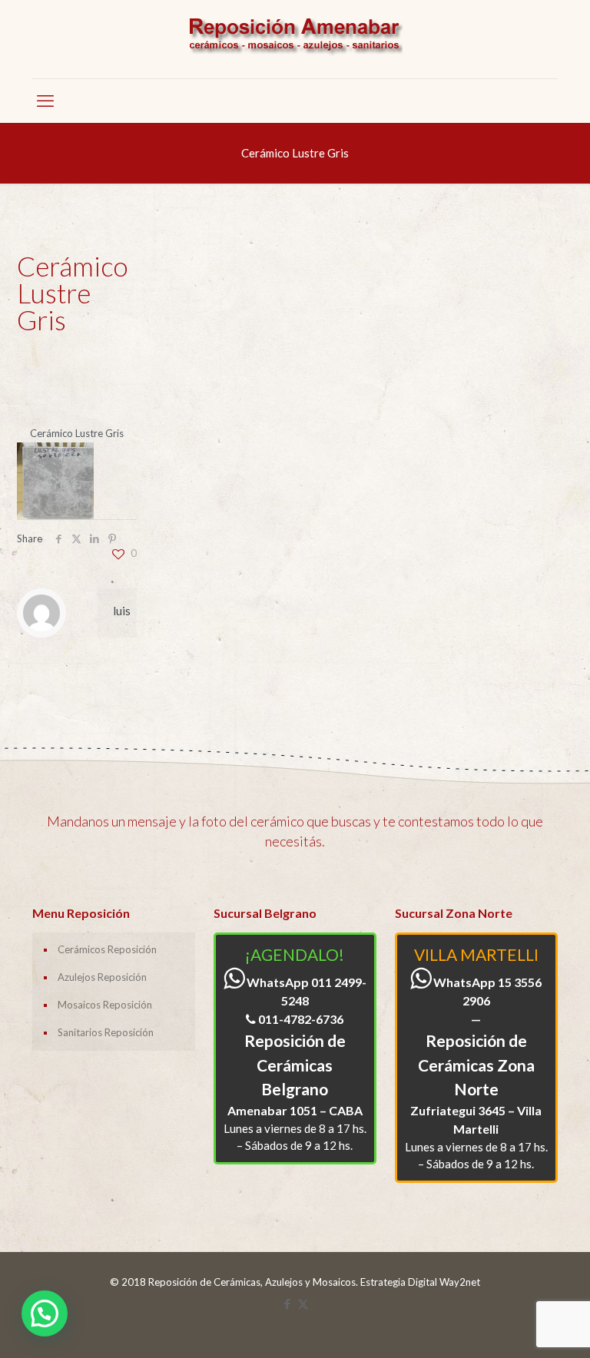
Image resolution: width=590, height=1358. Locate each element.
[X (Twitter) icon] (303, 1303)
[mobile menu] (45, 101)
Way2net (459, 1282)
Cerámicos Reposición (107, 949)
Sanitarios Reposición (106, 1032)
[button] (45, 1313)
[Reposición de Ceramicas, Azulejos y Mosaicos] (295, 39)
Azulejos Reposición (102, 977)
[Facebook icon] (287, 1303)
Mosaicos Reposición (105, 1005)
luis (122, 611)
